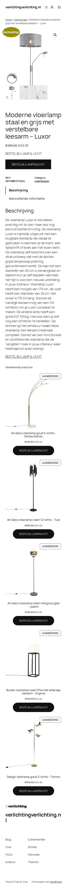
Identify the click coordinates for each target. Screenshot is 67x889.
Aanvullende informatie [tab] (27, 198)
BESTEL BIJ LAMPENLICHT (28, 164)
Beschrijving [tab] (18, 190)
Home (8, 19)
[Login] (52, 7)
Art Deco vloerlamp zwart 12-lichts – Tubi (33, 519)
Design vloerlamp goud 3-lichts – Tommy (33, 776)
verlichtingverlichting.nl (23, 7)
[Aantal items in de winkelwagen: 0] (59, 7)
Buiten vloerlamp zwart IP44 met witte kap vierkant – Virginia (33, 691)
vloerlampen (21, 19)
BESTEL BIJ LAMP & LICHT (23, 356)
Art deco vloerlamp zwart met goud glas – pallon (33, 605)
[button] (55, 35)
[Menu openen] (46, 7)
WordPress (56, 881)
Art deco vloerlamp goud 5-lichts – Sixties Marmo (33, 434)
